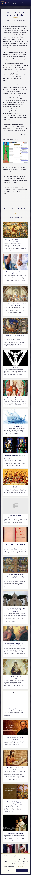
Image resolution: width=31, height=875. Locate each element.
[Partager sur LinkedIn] (13, 209)
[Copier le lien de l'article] (24, 209)
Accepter (22, 870)
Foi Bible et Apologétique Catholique (15, 3)
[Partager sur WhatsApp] (15, 209)
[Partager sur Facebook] (4, 209)
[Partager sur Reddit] (10, 209)
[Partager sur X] (7, 209)
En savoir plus (21, 866)
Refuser (9, 870)
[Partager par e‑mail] (21, 209)
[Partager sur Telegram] (18, 209)
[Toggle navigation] (2, 2)
